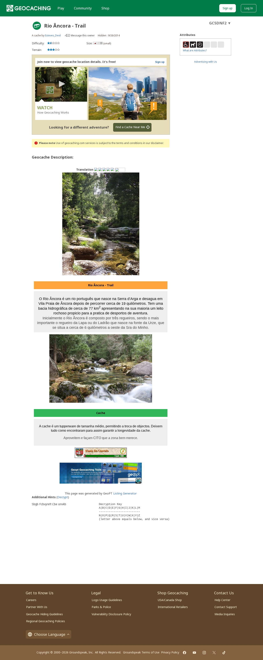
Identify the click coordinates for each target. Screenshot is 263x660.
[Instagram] (204, 652)
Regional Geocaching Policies (45, 621)
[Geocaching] (29, 8)
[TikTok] (223, 652)
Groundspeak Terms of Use (141, 652)
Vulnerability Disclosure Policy (111, 614)
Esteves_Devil (53, 35)
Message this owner (83, 35)
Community (83, 8)
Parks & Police (101, 607)
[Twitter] (214, 652)
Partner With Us (36, 607)
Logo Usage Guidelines (107, 600)
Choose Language (49, 634)
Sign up (227, 8)
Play (61, 8)
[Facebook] (184, 652)
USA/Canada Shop (170, 600)
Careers (31, 600)
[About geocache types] (37, 26)
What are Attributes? (195, 50)
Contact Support (226, 607)
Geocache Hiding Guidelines (44, 614)
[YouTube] (194, 652)
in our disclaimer (153, 143)
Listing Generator (125, 493)
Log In (248, 8)
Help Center (222, 600)
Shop (105, 8)
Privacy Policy (170, 652)
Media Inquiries (225, 614)
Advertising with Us (205, 61)
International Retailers (173, 607)
